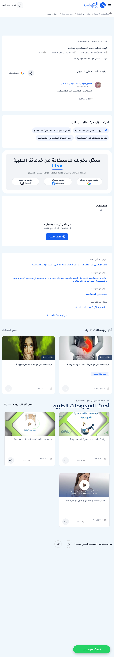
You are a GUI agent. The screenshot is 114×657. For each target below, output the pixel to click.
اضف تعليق (55, 236)
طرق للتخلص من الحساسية (89, 130)
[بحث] (20, 5)
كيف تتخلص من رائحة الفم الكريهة (34, 364)
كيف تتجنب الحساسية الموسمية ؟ (88, 439)
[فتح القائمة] (109, 5)
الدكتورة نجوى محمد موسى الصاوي (76, 83)
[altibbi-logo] (95, 5)
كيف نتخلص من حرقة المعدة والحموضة (88, 364)
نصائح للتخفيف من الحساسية (92, 137)
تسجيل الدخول (9, 5)
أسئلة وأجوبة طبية (84, 14)
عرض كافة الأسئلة (57, 315)
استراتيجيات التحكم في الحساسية (54, 137)
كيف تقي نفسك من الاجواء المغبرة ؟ (33, 439)
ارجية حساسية (67, 14)
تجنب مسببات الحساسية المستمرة (52, 130)
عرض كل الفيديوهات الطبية (18, 404)
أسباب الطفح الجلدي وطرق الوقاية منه (86, 500)
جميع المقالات (9, 330)
